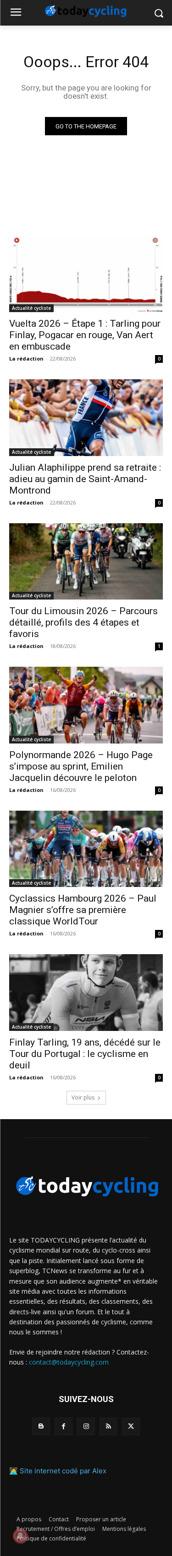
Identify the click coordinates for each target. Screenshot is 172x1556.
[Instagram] (86, 1426)
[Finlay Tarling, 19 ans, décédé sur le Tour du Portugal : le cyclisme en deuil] (86, 992)
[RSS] (108, 1426)
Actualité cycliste (31, 308)
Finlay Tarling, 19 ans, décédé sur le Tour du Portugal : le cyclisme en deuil (85, 1054)
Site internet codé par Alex (63, 1470)
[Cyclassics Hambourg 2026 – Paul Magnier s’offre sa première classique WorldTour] (86, 849)
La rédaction (26, 358)
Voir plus (83, 1097)
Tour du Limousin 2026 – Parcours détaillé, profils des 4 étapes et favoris (83, 622)
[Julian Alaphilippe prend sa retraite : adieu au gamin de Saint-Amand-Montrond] (86, 417)
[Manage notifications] (20, 1536)
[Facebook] (63, 1426)
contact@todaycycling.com (69, 1362)
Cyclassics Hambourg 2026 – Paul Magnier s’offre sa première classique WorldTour (82, 910)
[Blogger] (41, 1426)
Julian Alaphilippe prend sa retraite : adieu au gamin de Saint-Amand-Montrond (85, 479)
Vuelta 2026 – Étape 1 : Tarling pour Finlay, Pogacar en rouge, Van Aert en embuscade (85, 335)
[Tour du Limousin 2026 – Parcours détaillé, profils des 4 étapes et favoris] (86, 561)
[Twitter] (131, 1426)
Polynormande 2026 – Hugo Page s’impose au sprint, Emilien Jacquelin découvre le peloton (81, 766)
